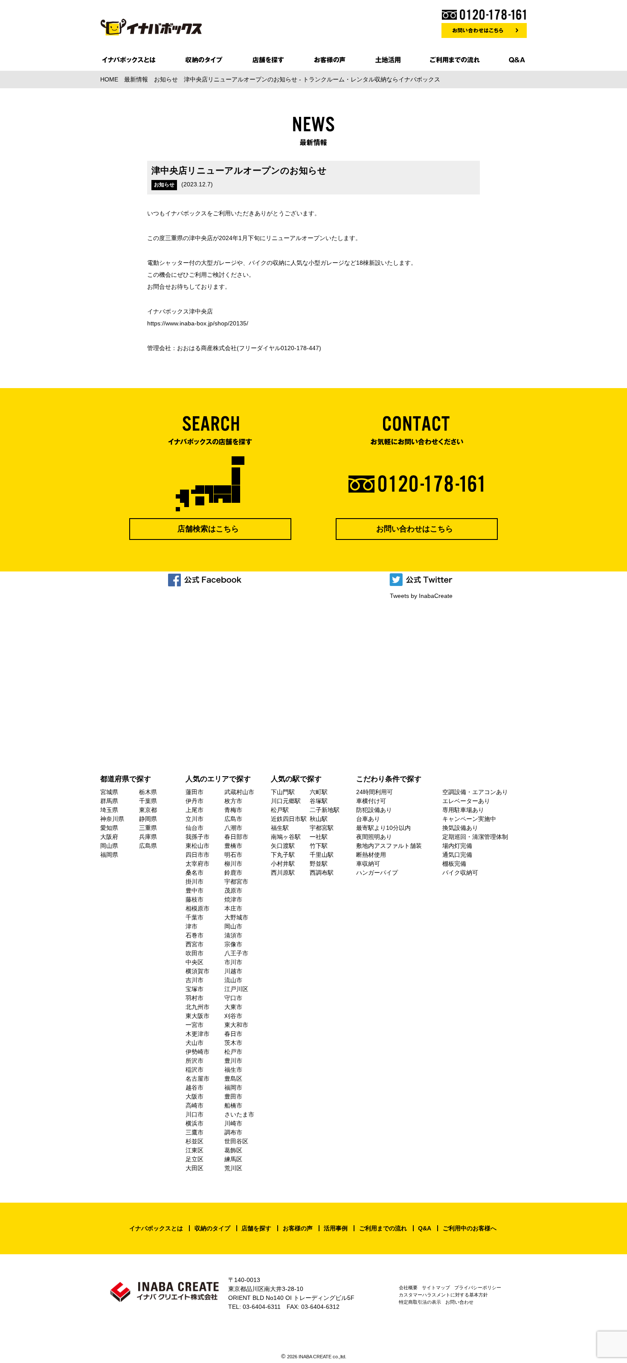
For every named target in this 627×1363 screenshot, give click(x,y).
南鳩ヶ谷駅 (286, 836)
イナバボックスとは (156, 1228)
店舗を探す (256, 1228)
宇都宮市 (236, 881)
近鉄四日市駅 (289, 818)
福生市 (233, 1069)
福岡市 (233, 1087)
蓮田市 (194, 792)
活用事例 (336, 1228)
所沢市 (194, 1060)
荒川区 (233, 1168)
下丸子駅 (283, 854)
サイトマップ (436, 1287)
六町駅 (319, 792)
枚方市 (233, 801)
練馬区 (233, 1159)
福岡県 (109, 854)
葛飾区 (233, 1150)
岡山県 (109, 845)
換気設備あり (460, 827)
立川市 (194, 818)
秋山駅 (319, 818)
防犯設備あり (374, 809)
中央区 (194, 962)
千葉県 (148, 801)
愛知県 (109, 827)
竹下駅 (319, 845)
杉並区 (194, 1141)
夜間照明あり (374, 836)
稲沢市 (194, 1069)
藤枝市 (194, 899)
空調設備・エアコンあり (475, 792)
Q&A (424, 1228)
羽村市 (194, 998)
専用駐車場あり (463, 809)
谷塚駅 (319, 801)
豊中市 (194, 890)
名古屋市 (197, 1078)
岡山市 (233, 926)
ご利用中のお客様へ (469, 1228)
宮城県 (109, 792)
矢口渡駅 (283, 845)
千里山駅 (322, 854)
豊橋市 (233, 845)
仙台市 (194, 827)
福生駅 (280, 827)
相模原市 (197, 908)
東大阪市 (197, 1015)
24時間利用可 (374, 792)
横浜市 (194, 1123)
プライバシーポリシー (477, 1287)
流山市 (233, 980)
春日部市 (236, 836)
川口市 (194, 1114)
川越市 (233, 971)
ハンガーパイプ (377, 872)
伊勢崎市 (197, 1051)
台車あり (368, 818)
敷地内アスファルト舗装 (389, 845)
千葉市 (194, 917)
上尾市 (194, 809)
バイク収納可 (460, 872)
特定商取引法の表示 (420, 1302)
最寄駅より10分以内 (383, 827)
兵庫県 (148, 836)
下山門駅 (283, 792)
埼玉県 (109, 809)
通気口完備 (457, 854)
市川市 (233, 962)
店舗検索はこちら (208, 529)
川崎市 (233, 1123)
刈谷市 (233, 1015)
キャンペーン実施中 (469, 818)
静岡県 (148, 818)
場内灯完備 (457, 845)
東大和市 (236, 1024)
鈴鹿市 (233, 872)
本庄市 (233, 908)
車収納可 (368, 863)
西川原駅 (283, 872)
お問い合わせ (459, 1302)
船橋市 (233, 1105)
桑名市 (194, 872)
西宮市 (194, 944)
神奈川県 (112, 818)
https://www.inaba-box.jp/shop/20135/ (197, 323)
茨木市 (233, 1042)
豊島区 (233, 1078)
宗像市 (233, 944)
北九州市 (197, 1006)
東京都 (148, 809)
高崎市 (194, 1105)
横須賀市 (197, 971)
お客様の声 (298, 1228)
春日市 (233, 1033)
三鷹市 (194, 1132)
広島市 (233, 818)
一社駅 (319, 836)
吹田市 (194, 953)
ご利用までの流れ (383, 1228)
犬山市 (194, 1042)
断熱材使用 (371, 854)
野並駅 (319, 863)
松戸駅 (280, 809)
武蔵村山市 (239, 792)
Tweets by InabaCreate (421, 595)
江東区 (194, 1150)
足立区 (194, 1159)
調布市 (233, 1132)
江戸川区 (236, 989)
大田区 (194, 1168)
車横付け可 (371, 801)
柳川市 (233, 863)
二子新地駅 (325, 809)
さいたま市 (239, 1114)
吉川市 (194, 980)
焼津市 (233, 899)
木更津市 (197, 1033)
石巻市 (194, 935)
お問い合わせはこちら (414, 529)
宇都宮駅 (322, 827)
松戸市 (233, 1051)
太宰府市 (197, 863)
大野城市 (236, 917)
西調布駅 (322, 872)
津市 (191, 926)
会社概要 (408, 1287)
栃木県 (148, 792)
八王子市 (236, 953)
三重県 (148, 827)
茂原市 (233, 890)
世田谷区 (236, 1141)
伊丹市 (194, 801)
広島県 (148, 845)
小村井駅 (283, 863)
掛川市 (194, 881)
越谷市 (194, 1087)
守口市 (233, 998)
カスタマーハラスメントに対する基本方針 (443, 1294)
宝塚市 (194, 989)
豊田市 (233, 1096)
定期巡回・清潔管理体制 (475, 836)
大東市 (233, 1006)
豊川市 (233, 1060)
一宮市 (194, 1024)
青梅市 (233, 809)
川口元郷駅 (286, 801)
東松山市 (197, 845)
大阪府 (109, 836)
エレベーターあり (466, 801)
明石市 (233, 854)
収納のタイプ (212, 1228)
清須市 (233, 935)
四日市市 (197, 854)
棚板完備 (454, 863)
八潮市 (233, 827)
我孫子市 (197, 836)
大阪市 (194, 1096)
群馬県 (109, 801)
